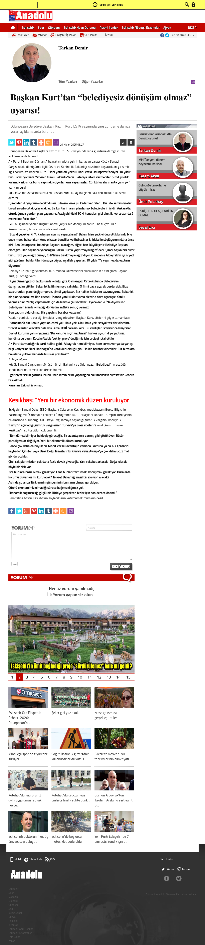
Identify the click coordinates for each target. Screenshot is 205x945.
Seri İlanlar (90, 35)
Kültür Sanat (15, 913)
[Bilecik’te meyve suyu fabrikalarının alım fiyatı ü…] (114, 747)
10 (80, 677)
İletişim (109, 35)
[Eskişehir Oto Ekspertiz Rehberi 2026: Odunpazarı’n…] (28, 706)
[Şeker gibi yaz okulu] (71, 706)
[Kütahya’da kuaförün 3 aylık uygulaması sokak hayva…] (28, 788)
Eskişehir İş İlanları (65, 35)
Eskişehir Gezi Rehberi (20, 929)
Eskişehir (28, 27)
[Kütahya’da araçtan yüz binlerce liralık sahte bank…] (71, 788)
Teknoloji (13, 921)
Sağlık (11, 909)
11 (89, 677)
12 (99, 677)
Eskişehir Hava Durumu (80, 27)
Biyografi (13, 925)
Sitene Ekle (35, 859)
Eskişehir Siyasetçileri (20, 933)
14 (118, 677)
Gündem (54, 27)
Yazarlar (42, 35)
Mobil (17, 859)
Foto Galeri (23, 35)
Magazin (13, 897)
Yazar (11, 941)
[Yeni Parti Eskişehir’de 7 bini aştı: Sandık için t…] (114, 830)
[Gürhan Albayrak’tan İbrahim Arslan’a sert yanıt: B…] (114, 788)
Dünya (12, 917)
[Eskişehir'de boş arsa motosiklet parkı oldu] (71, 830)
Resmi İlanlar (109, 27)
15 (128, 677)
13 (109, 677)
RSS (52, 859)
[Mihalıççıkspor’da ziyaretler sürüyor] (28, 747)
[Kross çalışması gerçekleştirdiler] (114, 706)
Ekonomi (13, 901)
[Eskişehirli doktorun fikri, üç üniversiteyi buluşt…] (28, 830)
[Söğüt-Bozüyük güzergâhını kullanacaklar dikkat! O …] (71, 747)
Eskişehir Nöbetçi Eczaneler (140, 27)
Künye (170, 869)
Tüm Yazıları (67, 81)
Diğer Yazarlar (92, 81)
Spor (41, 27)
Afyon (167, 27)
